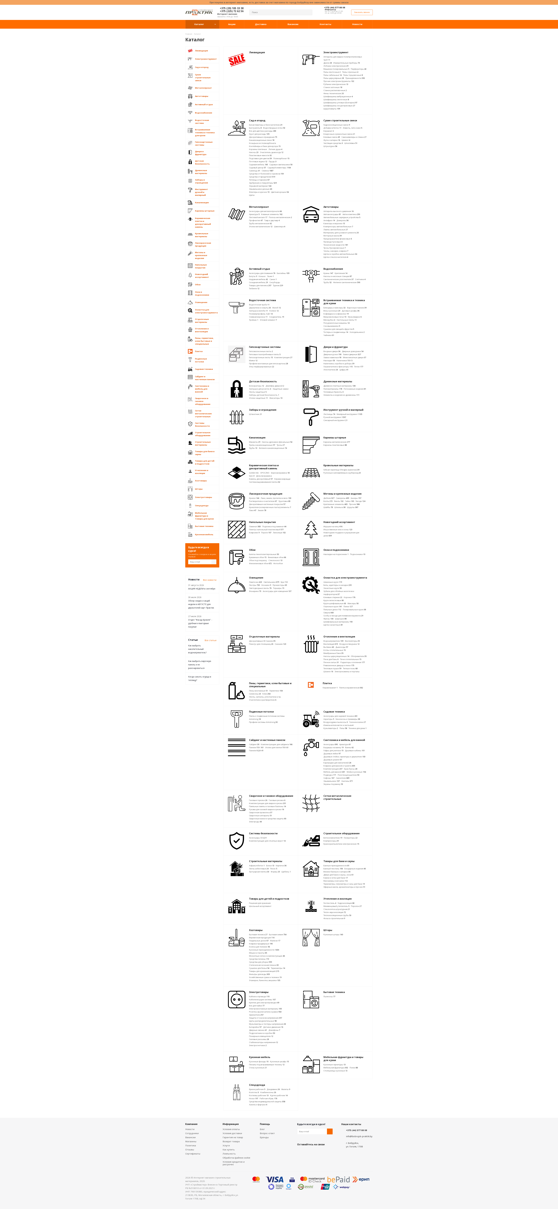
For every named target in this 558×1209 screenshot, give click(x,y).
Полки (354, 1067)
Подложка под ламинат (274, 526)
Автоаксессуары (332, 214)
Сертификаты (192, 1153)
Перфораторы (358, 69)
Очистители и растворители (262, 700)
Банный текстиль (333, 868)
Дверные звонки (258, 1030)
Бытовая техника (258, 934)
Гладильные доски (259, 940)
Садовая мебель (258, 164)
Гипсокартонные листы (261, 357)
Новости (189, 1129)
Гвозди (360, 501)
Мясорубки (329, 320)
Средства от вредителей (262, 176)
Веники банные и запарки (336, 871)
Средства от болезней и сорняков (266, 173)
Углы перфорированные (261, 366)
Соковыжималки (331, 326)
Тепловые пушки (332, 668)
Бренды (264, 1137)
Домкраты (342, 220)
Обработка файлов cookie (236, 1157)
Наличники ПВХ (344, 360)
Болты (328, 501)
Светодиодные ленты (260, 588)
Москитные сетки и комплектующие (267, 956)
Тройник (253, 320)
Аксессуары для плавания (262, 273)
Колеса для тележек (259, 946)
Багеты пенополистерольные (264, 554)
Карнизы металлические (336, 442)
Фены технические (333, 93)
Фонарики (255, 591)
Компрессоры (331, 841)
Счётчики (360, 279)
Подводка (329, 775)
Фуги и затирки (331, 140)
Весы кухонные (331, 310)
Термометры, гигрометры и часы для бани (344, 884)
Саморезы (342, 498)
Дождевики (273, 1089)
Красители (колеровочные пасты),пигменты (270, 507)
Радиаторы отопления (352, 662)
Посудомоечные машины (336, 323)
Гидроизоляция (346, 903)
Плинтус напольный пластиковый (266, 529)
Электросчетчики (258, 1045)
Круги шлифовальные (334, 603)
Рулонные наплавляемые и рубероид (342, 472)
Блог (262, 1129)
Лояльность (229, 1153)
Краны (328, 273)
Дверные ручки (332, 354)
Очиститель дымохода (271, 152)
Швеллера (279, 226)
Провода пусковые (332, 241)
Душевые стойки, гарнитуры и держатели (344, 756)
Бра (284, 582)
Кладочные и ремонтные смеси (339, 134)
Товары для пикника (260, 285)
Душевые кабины (355, 750)
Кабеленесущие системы (262, 999)
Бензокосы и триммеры (348, 719)
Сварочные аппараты (260, 815)
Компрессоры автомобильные (338, 226)
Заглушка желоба (258, 310)
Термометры (278, 968)
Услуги (226, 1145)
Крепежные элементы (335, 504)
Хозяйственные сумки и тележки (265, 977)
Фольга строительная (334, 918)
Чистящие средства (333, 143)
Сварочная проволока (260, 812)
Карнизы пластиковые (335, 445)
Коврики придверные (261, 943)
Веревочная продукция (261, 937)
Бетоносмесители (332, 837)
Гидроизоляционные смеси (336, 125)
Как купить (229, 1149)
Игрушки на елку (332, 526)
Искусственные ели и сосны (337, 529)
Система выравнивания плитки (264, 482)
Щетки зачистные (333, 624)
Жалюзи (275, 940)
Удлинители (256, 1014)
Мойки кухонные (356, 772)
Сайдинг (254, 744)
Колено (274, 310)
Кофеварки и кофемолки (336, 313)
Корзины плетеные (258, 149)
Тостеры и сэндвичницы (335, 332)
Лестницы (329, 414)
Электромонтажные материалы (265, 1008)
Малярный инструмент (349, 414)
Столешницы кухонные (335, 1070)
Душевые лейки (332, 753)
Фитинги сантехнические (346, 282)
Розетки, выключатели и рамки (265, 1011)
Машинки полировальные (336, 69)
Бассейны (283, 273)
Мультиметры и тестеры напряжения (267, 1024)
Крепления (341, 273)
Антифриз (329, 220)
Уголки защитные (258, 398)
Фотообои (278, 563)
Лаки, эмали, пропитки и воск (276, 498)
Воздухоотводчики (349, 644)
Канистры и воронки (334, 223)
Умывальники (331, 781)
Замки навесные (332, 357)
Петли (358, 366)
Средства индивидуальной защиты (267, 1101)
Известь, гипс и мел (352, 128)
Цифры (343, 369)
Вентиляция (330, 644)
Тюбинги (254, 288)
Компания (191, 1124)
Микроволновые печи (334, 317)
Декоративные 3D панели (262, 641)
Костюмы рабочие (259, 1095)
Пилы (343, 728)
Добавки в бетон (332, 128)
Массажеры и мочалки (335, 881)
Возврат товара (231, 1141)
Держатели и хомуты (260, 307)
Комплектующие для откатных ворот (267, 841)
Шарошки (341, 618)
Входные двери (331, 351)
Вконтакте (300, 1151)
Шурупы (352, 507)
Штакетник (255, 414)
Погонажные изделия (355, 389)
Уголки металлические (260, 226)
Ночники (266, 585)
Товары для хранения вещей (264, 971)
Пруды (272, 161)
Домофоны (274, 1030)
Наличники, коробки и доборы (338, 363)
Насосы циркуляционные (336, 656)
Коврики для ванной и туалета (339, 765)
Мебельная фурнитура (335, 1067)
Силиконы (255, 693)
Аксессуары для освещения (277, 591)
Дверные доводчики (352, 351)
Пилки (348, 606)
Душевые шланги (332, 759)
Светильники (271, 582)
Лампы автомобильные (335, 229)
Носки (253, 1098)
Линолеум (279, 532)
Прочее (354, 504)
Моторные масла (332, 235)
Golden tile (254, 472)
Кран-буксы (350, 768)
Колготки (254, 1092)
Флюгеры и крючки (259, 192)
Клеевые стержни (332, 597)
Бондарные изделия (355, 868)
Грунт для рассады (259, 134)
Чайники (328, 335)
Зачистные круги (332, 588)
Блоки (270, 865)
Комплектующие (283, 357)
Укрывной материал (260, 186)
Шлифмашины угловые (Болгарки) (340, 102)
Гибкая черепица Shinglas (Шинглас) (341, 469)
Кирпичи (281, 865)
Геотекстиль (329, 903)
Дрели (327, 63)
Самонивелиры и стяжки (353, 137)
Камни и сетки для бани (335, 877)
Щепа (251, 195)
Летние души (275, 149)
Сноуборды (274, 282)
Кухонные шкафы (279, 1061)
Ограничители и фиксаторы (338, 366)
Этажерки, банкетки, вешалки (264, 980)
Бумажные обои (257, 557)
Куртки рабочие (279, 1095)
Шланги (328, 671)
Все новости (209, 579)
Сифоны (328, 778)
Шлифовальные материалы (338, 621)
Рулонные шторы (333, 934)
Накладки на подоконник (335, 554)
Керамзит (328, 131)
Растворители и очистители (263, 501)
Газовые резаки (277, 800)
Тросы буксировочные (334, 248)
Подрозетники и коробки (262, 1033)
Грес (251, 476)
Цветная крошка (280, 192)
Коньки (262, 276)
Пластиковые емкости (260, 155)
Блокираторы (256, 385)
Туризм (278, 285)
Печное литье (331, 662)
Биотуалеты (255, 128)
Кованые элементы (271, 214)
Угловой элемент (268, 320)
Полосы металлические (280, 217)
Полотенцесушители (348, 775)
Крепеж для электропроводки (264, 1002)
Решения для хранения (260, 903)
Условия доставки (232, 1133)
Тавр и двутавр (272, 220)
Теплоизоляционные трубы (337, 915)
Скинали (280, 644)
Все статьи (210, 640)
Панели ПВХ (256, 747)
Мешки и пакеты (258, 953)
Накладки (329, 360)
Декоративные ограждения (263, 137)
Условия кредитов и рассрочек (234, 1163)
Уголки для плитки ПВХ (276, 747)
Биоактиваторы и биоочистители (265, 125)
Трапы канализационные (262, 445)
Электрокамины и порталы (347, 671)
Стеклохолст (275, 560)
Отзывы (189, 1149)
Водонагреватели (333, 641)
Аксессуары (330, 744)
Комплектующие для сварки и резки (267, 803)
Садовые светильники (280, 164)
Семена (267, 170)
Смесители (342, 778)
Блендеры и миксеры (334, 307)
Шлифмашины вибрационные (338, 96)
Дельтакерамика (264, 476)
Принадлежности (355, 78)
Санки (273, 279)
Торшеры (278, 588)
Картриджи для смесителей (337, 762)
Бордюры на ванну (333, 747)
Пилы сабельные (332, 75)
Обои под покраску (258, 560)
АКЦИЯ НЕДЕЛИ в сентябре (201, 588)
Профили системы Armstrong (263, 722)
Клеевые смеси (331, 137)
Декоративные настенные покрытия (267, 504)
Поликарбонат (281, 158)
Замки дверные (352, 354)
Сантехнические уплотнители (338, 279)
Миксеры (353, 603)
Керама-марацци (282, 479)
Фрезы (328, 618)
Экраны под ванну (333, 784)
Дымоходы (342, 647)
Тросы (281, 445)
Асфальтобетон (257, 865)
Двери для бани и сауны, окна (338, 874)
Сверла (328, 612)
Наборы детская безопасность (264, 395)
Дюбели (328, 498)
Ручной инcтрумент (334, 417)
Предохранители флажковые (337, 238)
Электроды (255, 821)
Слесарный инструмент (335, 420)
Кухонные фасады (258, 1061)
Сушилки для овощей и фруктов (338, 329)
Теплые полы (350, 668)
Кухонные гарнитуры (334, 1064)
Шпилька (339, 507)
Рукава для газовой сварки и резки (266, 809)
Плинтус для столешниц (261, 644)
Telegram (322, 1151)
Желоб (276, 307)
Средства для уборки (260, 962)
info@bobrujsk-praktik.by (359, 1136)
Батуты (253, 276)
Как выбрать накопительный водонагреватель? (197, 649)
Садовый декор (257, 167)
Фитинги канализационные (273, 448)
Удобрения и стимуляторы (263, 183)
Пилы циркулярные (333, 78)
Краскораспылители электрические (341, 844)
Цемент (346, 140)
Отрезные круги (332, 606)
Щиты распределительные (263, 1021)
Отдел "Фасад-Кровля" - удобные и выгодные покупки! (200, 623)
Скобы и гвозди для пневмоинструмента (343, 615)
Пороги (266, 532)
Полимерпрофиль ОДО (261, 313)
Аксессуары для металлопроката (265, 211)
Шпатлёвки (350, 143)
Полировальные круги (354, 609)
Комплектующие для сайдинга (276, 744)
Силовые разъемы (259, 1039)
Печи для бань (330, 659)
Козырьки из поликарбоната (262, 143)
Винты (339, 501)
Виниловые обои (277, 557)
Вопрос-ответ (267, 1133)
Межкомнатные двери (354, 357)
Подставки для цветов (260, 158)
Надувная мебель (258, 279)
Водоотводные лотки (274, 128)
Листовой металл (258, 217)
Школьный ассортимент (260, 906)
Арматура (254, 214)
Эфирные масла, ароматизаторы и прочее (344, 887)
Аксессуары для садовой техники (340, 716)
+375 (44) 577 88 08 (334, 7)
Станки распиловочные (335, 90)
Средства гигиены (259, 959)
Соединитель (276, 317)
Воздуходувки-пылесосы (335, 722)
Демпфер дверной (275, 385)
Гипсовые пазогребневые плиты (264, 354)
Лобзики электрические (335, 66)
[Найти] (308, 12)
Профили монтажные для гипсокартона (268, 363)
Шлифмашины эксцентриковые (339, 105)
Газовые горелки (258, 800)
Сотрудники (192, 1133)
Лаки (252, 510)
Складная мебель (258, 282)
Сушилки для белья (259, 968)
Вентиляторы (352, 641)
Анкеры (356, 498)
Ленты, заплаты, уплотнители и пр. (265, 696)
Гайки (349, 501)
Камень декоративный (261, 479)
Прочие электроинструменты (338, 81)
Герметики (276, 690)
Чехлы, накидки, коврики (335, 251)
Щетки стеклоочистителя (335, 257)
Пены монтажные (258, 690)
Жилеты (285, 1089)
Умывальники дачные (260, 189)
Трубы (327, 282)
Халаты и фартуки (258, 1104)
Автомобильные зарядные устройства (341, 217)
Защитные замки (280, 389)
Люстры (254, 585)
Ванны (349, 747)
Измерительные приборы (346, 63)
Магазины (190, 1141)
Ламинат (255, 526)
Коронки (349, 597)
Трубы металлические (260, 223)
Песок (273, 868)
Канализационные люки (261, 140)
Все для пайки (256, 1005)
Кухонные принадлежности (264, 949)
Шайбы (328, 507)
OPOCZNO (264, 472)
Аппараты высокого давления (338, 211)
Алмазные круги (332, 582)
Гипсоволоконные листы (261, 351)
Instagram (315, 1151)
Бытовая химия (277, 934)
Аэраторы (328, 719)
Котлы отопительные (334, 650)
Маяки (253, 360)
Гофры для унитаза (333, 750)
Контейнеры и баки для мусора (264, 146)
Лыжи (270, 276)
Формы (275, 871)
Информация (231, 1124)
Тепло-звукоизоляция (334, 912)
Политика (190, 1145)
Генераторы (350, 837)
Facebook (307, 1151)
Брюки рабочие (257, 1089)
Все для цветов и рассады (262, 131)
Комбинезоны (268, 1092)
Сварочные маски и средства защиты (267, 818)
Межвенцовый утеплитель (336, 906)
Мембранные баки (333, 653)
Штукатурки (330, 146)
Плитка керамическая (351, 687)
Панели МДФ (256, 750)
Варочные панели (356, 307)
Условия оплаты (231, 1129)
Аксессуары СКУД (257, 837)
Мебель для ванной (334, 772)
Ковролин (254, 532)
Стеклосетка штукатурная (336, 909)
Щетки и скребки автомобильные (340, 254)
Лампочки (255, 582)
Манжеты (254, 442)
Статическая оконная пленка (264, 965)
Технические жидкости (335, 245)
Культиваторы (330, 728)
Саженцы (254, 170)
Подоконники (357, 554)
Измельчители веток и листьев (338, 725)
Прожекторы (280, 585)
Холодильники (357, 332)
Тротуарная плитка (259, 871)
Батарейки (255, 1027)
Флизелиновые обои (260, 563)
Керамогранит (330, 687)
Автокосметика (351, 214)
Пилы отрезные (350, 72)
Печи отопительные (350, 659)
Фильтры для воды (259, 974)
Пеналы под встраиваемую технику (267, 1064)
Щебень (286, 871)
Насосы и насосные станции (337, 276)
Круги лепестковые (333, 600)
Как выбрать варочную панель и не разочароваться (199, 664)
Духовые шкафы (350, 310)
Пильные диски (332, 609)
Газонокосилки (357, 722)
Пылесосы (329, 996)
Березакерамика (280, 472)
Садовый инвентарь (279, 167)
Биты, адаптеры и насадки (337, 585)
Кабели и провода (259, 996)
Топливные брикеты (333, 392)
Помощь (265, 1124)
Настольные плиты (347, 320)
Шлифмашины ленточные (336, 99)
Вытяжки (328, 647)
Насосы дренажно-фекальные (277, 442)
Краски (254, 498)
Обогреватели (358, 656)
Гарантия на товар (233, 1137)
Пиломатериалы (332, 389)
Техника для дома (357, 728)
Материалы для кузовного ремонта (341, 232)
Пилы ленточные (332, 72)
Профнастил (256, 220)
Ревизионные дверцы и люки (338, 665)
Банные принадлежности (336, 865)
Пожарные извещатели (261, 1036)
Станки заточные (332, 87)
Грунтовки (284, 501)
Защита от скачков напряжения (265, 1018)
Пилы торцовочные (353, 75)
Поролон (356, 906)
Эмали (262, 510)
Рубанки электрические (335, 84)
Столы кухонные (258, 1067)
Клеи (266, 693)
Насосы (253, 152)
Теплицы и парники (259, 179)
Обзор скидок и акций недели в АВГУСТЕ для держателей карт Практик (201, 604)
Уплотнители (330, 369)
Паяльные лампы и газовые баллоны (267, 806)
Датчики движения (273, 1027)
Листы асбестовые (259, 868)
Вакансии (190, 1137)
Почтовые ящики (258, 161)
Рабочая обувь (268, 1098)
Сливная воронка (258, 317)
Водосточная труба (259, 304)
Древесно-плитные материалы (339, 385)
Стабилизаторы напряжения (263, 1042)
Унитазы (347, 781)
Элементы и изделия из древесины (341, 395)
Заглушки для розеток (260, 389)
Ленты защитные (258, 392)
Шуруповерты (331, 108)
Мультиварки (355, 317)
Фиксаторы (275, 398)
